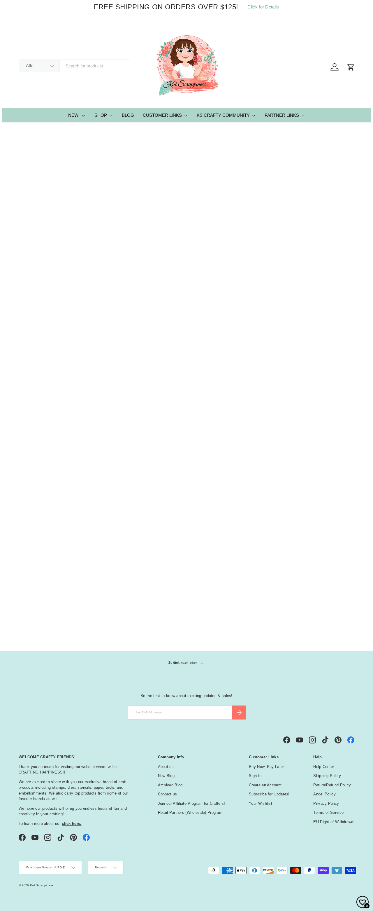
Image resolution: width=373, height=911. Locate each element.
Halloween (36, 597)
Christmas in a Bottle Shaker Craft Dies (44, 431)
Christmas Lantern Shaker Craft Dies (315, 296)
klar (347, 609)
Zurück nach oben (183, 662)
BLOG (128, 115)
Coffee (33, 583)
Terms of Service (328, 812)
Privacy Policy (326, 803)
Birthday (34, 570)
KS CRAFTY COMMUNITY (223, 115)
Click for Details (263, 6)
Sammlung (35, 610)
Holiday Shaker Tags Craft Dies (249, 296)
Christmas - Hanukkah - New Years (60, 577)
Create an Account (265, 785)
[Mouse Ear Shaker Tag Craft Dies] (118, 247)
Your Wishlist (260, 803)
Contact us (167, 794)
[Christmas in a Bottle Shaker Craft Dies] (50, 382)
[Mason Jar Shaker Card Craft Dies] (186, 382)
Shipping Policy (327, 776)
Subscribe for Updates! (269, 794)
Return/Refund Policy (332, 785)
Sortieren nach (34, 195)
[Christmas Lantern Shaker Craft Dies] (323, 247)
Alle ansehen (339, 514)
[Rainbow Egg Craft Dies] (255, 382)
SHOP (100, 115)
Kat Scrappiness (42, 885)
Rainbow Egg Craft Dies (252, 428)
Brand (28, 544)
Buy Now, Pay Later (266, 766)
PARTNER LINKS (282, 115)
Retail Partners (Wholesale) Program (190, 812)
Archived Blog (170, 785)
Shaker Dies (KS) (51, 130)
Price (27, 529)
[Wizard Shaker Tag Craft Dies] (186, 247)
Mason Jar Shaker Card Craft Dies (184, 431)
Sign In (255, 776)
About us (166, 766)
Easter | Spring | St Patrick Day (56, 590)
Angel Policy (324, 794)
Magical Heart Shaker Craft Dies (45, 296)
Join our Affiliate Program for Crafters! (191, 803)
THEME (28, 559)
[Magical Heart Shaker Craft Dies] (50, 247)
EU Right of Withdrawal (333, 822)
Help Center (323, 766)
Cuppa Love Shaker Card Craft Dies (117, 431)
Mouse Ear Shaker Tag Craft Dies (114, 296)
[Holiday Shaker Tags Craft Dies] (255, 247)
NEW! (74, 115)
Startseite (26, 130)
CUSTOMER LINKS (162, 115)
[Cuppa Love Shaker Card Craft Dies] (118, 382)
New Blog (166, 776)
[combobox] (74, 66)
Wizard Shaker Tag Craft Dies (185, 296)
